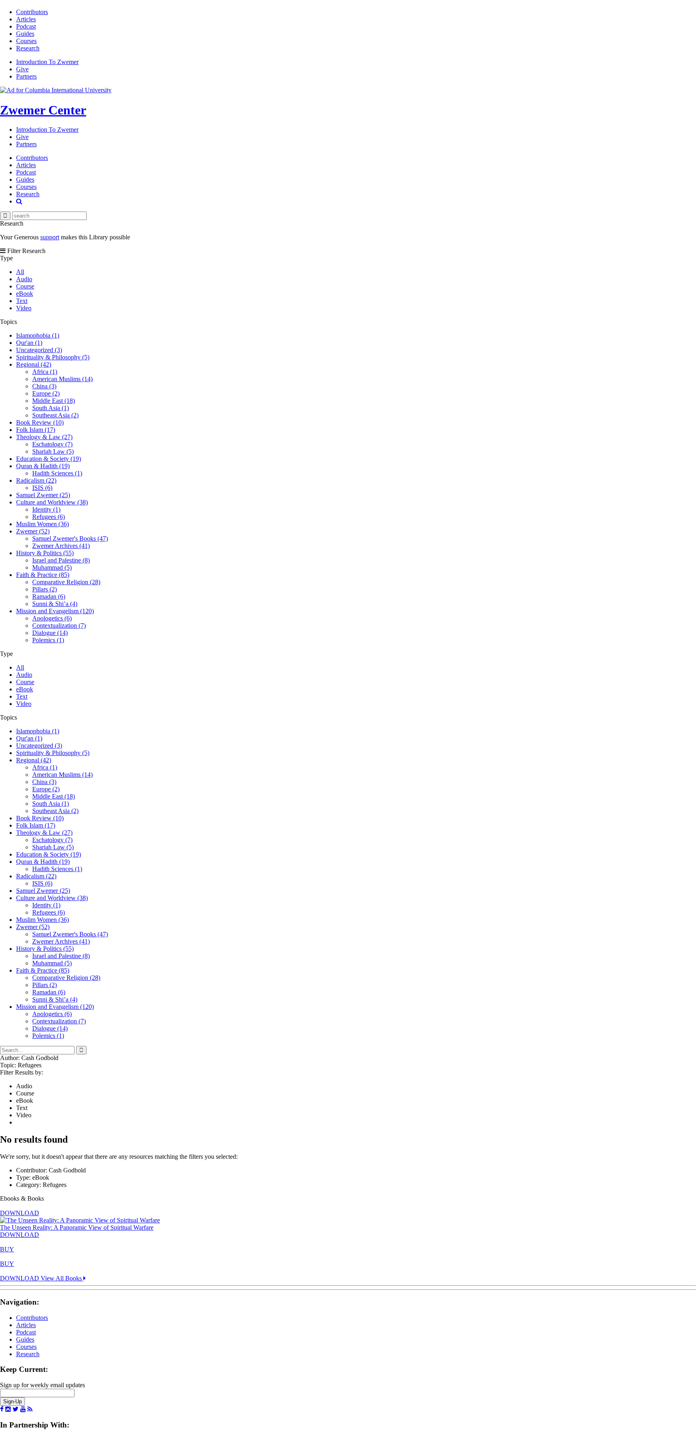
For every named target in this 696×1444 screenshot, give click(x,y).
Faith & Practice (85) (42, 574)
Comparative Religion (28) (66, 582)
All (20, 271)
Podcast (26, 26)
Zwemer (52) (33, 531)
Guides (25, 33)
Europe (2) (46, 393)
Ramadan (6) (48, 596)
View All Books (62, 1278)
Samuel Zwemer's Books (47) (70, 538)
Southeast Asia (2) (55, 415)
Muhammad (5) (52, 567)
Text (21, 300)
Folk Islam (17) (35, 429)
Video (23, 308)
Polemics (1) (48, 640)
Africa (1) (44, 371)
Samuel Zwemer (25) (43, 495)
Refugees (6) (48, 516)
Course (25, 286)
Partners (26, 76)
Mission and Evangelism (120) (55, 611)
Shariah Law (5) (53, 451)
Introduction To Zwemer (47, 61)
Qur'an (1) (29, 342)
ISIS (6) (42, 487)
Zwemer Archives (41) (61, 545)
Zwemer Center (43, 110)
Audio (24, 279)
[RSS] (30, 1409)
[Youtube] (23, 1409)
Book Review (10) (40, 422)
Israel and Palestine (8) (61, 560)
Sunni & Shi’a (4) (54, 603)
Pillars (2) (44, 589)
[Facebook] (2, 1409)
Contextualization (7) (59, 625)
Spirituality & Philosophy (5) (52, 357)
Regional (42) (33, 364)
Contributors (32, 11)
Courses (26, 40)
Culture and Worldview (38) (52, 502)
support (49, 237)
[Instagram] (8, 1409)
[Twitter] (15, 1409)
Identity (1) (46, 509)
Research (27, 48)
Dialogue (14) (50, 632)
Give (22, 69)
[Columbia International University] (56, 90)
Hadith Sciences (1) (57, 473)
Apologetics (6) (52, 618)
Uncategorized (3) (39, 349)
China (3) (44, 386)
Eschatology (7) (52, 444)
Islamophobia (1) (37, 335)
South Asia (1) (50, 408)
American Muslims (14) (62, 379)
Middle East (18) (53, 400)
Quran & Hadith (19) (43, 466)
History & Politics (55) (45, 553)
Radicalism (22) (36, 480)
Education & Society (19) (48, 458)
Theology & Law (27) (44, 437)
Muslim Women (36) (42, 524)
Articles (26, 19)
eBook (24, 293)
